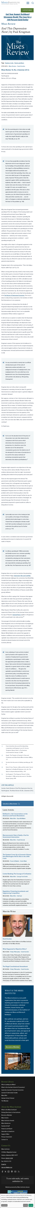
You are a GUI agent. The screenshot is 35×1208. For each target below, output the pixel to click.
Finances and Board (6, 1128)
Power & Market (14, 861)
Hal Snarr (19, 896)
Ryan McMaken (21, 818)
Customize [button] (4, 1205)
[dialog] (17, 1201)
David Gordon (21, 66)
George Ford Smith (22, 876)
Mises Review (8, 24)
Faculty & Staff (5, 1126)
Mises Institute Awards (7, 1120)
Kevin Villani (23, 861)
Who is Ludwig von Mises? (8, 1084)
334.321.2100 (9, 1158)
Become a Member (13, 1047)
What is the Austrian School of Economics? (13, 1087)
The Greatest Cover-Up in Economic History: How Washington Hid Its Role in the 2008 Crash (17, 856)
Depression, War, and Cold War (22, 575)
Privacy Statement (6, 1137)
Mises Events (4, 1118)
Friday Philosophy (15, 952)
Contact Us (4, 1139)
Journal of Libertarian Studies (9, 1092)
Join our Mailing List (6, 1167)
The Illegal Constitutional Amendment (15, 966)
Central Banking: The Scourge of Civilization (17, 874)
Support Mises (27, 10)
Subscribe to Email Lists (7, 1131)
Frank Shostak (21, 840)
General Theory (17, 615)
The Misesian (4, 1101)
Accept (31, 1205)
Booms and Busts (19, 63)
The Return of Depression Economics (14, 295)
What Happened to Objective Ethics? (15, 949)
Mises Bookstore (6, 1123)
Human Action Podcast (7, 1098)
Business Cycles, (9, 63)
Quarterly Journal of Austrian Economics (12, 1090)
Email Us (3, 1164)
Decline (25, 1205)
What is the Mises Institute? (9, 1109)
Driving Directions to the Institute (10, 1112)
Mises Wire (13, 818)
